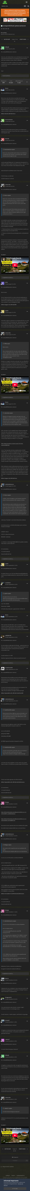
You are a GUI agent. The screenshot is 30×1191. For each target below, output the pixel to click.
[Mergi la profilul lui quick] (2, 311)
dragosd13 (8, 997)
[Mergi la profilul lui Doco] (2, 89)
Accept (16, 1188)
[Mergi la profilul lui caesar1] (2, 1040)
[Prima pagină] (2, 39)
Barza (7, 978)
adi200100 (8, 635)
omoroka (8, 184)
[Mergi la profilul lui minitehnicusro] (2, 485)
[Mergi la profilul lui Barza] (2, 979)
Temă (13, 1175)
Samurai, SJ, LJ (11, 34)
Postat (10, 48)
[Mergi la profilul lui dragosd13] (2, 998)
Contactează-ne (20, 1175)
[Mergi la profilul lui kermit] (2, 139)
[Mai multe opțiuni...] (27, 48)
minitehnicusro (9, 484)
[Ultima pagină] (28, 39)
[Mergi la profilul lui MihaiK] (2, 47)
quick (6, 310)
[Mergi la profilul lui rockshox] (2, 583)
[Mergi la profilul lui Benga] (2, 803)
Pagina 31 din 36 (15, 40)
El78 (6, 282)
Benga (7, 802)
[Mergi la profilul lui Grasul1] (2, 1021)
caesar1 (7, 1039)
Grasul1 (7, 1020)
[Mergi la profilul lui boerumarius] (2, 120)
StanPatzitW (9, 667)
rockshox (8, 582)
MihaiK (7, 47)
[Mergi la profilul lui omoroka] (2, 185)
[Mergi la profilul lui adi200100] (2, 636)
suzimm (5, 32)
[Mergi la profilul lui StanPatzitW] (2, 668)
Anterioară (7, 39)
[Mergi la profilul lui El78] (2, 283)
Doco (6, 88)
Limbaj (7, 1175)
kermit (7, 138)
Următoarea (23, 39)
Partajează (15, 1157)
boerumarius (9, 119)
